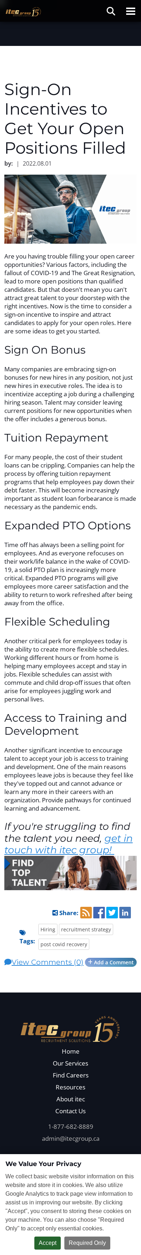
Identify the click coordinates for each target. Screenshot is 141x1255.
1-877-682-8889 (70, 1126)
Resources (70, 1087)
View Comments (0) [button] (48, 962)
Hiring (47, 929)
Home (71, 1051)
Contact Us (70, 1111)
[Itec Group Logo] (70, 1028)
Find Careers (71, 1075)
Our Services (70, 1063)
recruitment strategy (86, 929)
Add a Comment (113, 962)
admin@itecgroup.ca (70, 1138)
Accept (47, 1243)
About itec (70, 1099)
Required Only (87, 1243)
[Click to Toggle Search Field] (111, 11)
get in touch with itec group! (68, 844)
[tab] (70, 962)
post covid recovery (63, 944)
